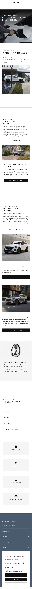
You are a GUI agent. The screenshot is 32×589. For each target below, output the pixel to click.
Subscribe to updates (10, 521)
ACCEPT (16, 575)
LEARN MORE (16, 140)
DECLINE (16, 579)
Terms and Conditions (9, 563)
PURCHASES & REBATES (11, 429)
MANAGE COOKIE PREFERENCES (16, 584)
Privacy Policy (21, 561)
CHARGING (7, 412)
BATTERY (7, 423)
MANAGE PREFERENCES (10, 525)
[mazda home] (16, 2)
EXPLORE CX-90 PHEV (16, 330)
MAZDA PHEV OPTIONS (16, 229)
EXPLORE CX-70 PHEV (15, 277)
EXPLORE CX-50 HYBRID (16, 180)
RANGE (6, 418)
